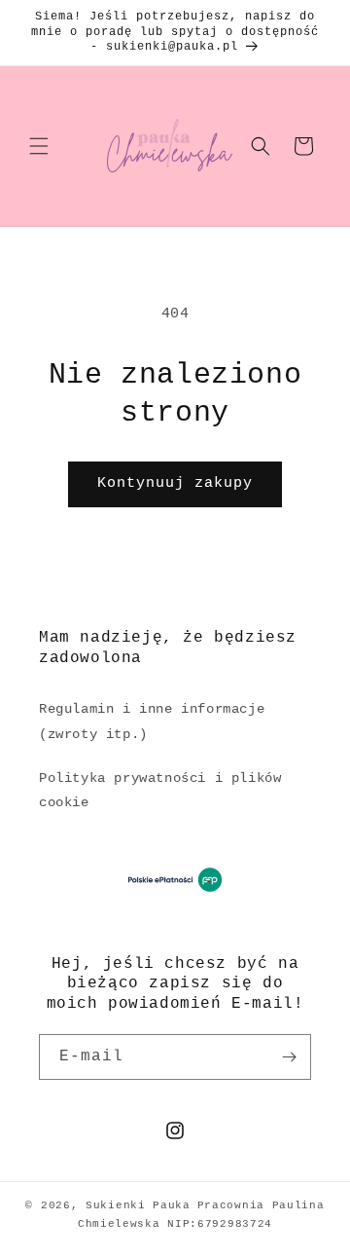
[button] (39, 146)
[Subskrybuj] (288, 1057)
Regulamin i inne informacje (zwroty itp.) (151, 721)
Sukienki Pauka (138, 1205)
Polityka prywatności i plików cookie (160, 790)
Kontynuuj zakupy (175, 483)
